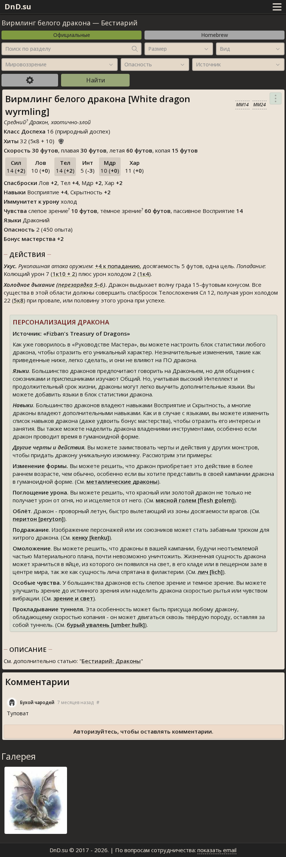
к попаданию (117, 266)
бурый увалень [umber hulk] (106, 624)
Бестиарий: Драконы (111, 661)
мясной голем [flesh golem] (195, 500)
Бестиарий (119, 22)
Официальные (71, 34)
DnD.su (17, 6)
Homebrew (214, 34)
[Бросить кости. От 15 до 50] (61, 140)
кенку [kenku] (90, 537)
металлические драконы (122, 481)
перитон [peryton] (38, 518)
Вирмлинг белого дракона (45, 22)
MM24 (259, 104)
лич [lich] (210, 571)
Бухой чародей (37, 702)
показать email (216, 850)
